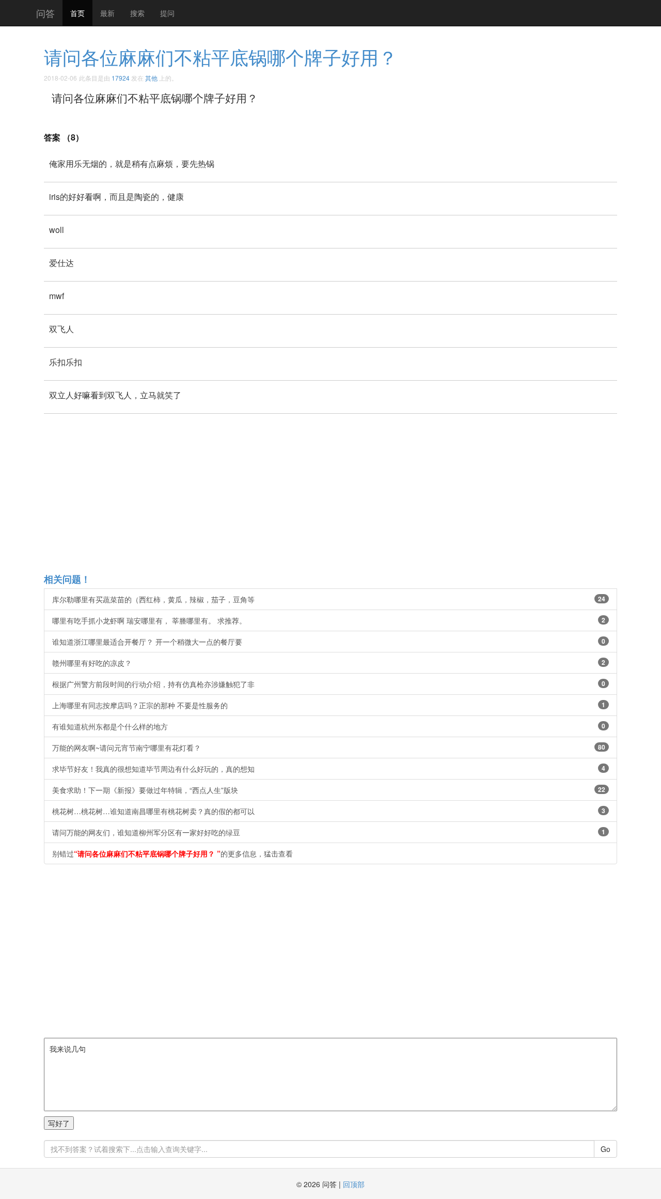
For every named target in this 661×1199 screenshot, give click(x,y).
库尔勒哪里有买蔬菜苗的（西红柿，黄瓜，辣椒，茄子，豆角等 (328, 599)
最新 (107, 13)
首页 (77, 13)
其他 (151, 77)
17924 (121, 77)
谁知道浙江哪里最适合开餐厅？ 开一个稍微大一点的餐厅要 (328, 641)
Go (605, 1149)
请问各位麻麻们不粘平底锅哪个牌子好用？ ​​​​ (223, 56)
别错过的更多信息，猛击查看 (172, 853)
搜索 (137, 13)
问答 (45, 13)
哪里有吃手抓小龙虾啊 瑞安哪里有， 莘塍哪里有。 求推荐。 (328, 620)
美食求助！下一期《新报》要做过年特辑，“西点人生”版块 (328, 790)
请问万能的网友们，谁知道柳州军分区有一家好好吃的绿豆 (328, 832)
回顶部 (354, 1184)
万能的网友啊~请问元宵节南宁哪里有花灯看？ (328, 747)
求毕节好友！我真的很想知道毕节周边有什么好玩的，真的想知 (328, 769)
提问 (167, 13)
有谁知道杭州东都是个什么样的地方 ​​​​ (328, 726)
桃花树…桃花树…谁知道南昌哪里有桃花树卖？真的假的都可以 (328, 811)
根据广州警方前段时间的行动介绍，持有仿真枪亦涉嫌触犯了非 (328, 684)
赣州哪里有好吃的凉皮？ (328, 663)
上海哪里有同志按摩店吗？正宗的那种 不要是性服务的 (328, 705)
